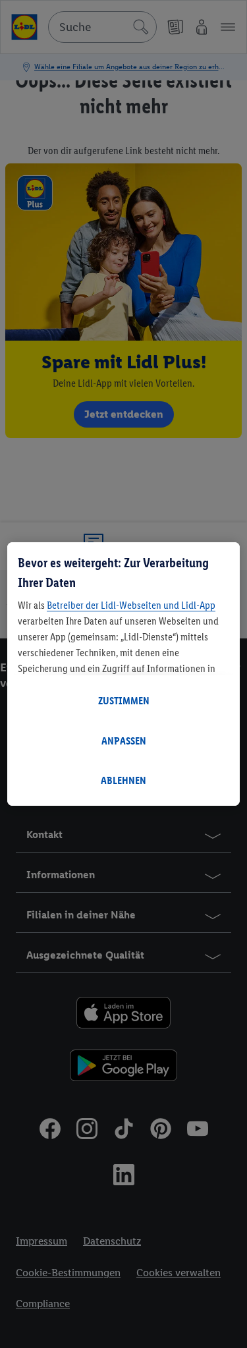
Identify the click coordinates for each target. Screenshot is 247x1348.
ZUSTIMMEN (124, 700)
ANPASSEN (123, 741)
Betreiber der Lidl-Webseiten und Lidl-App (131, 605)
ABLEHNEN (123, 780)
